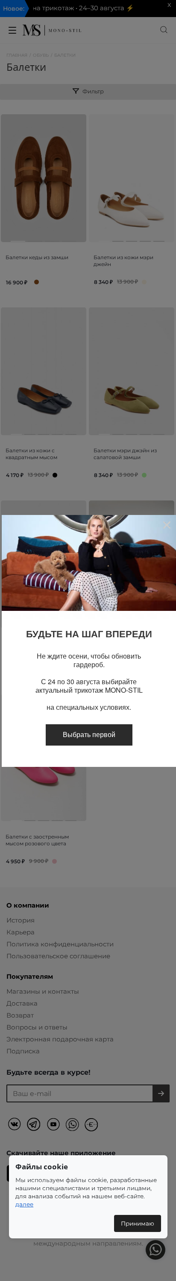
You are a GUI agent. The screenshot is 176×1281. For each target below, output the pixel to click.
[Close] (166, 524)
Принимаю (137, 1223)
